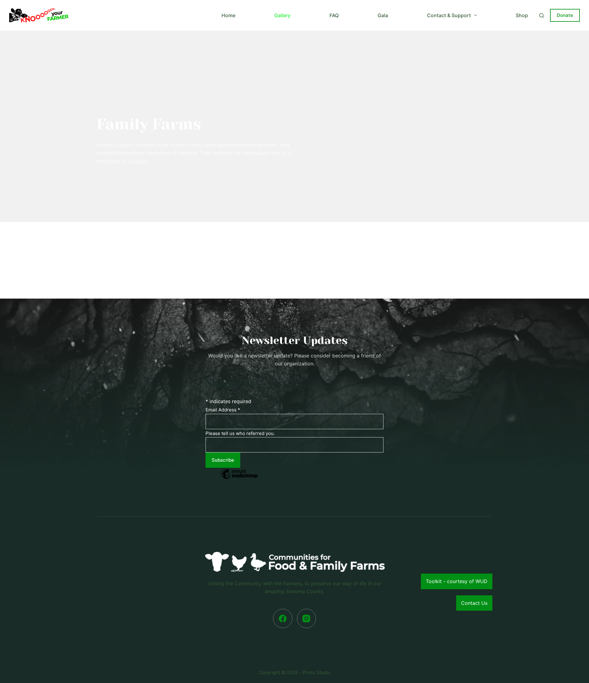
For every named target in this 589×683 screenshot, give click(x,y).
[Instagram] (306, 618)
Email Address (223, 410)
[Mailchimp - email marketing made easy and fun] (239, 478)
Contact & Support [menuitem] (449, 15)
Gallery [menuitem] (282, 15)
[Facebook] (282, 618)
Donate (565, 15)
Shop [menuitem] (522, 15)
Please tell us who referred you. (240, 433)
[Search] (541, 15)
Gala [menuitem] (383, 15)
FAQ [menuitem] (334, 15)
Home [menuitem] (228, 15)
